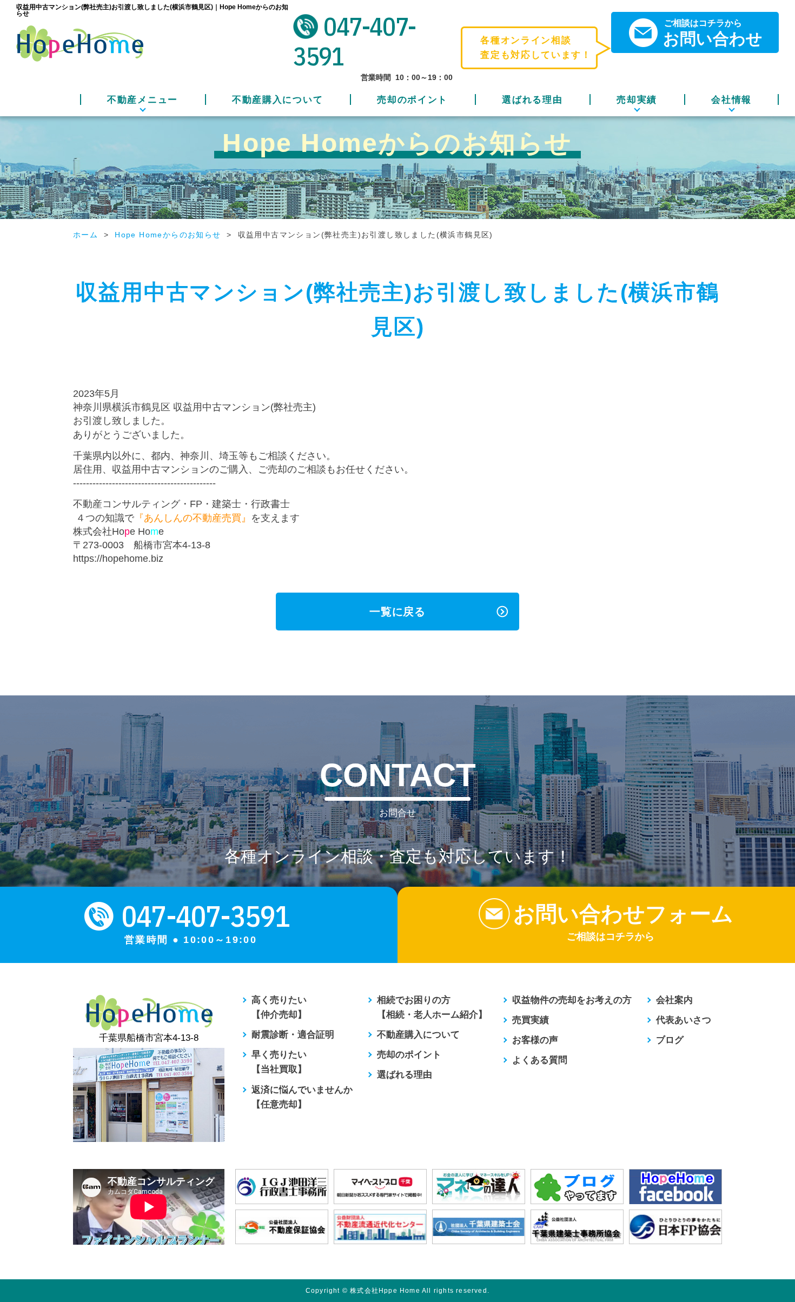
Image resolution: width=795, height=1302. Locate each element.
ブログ (670, 1040)
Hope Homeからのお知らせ (168, 234)
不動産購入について (277, 100)
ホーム (85, 234)
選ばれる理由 (532, 100)
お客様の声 (535, 1040)
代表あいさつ (683, 1020)
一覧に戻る (397, 611)
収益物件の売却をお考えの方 (572, 1000)
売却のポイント (412, 100)
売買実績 (530, 1020)
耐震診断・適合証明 (292, 1034)
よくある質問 (539, 1060)
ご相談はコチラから (713, 32)
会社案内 (674, 1000)
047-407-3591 (354, 41)
